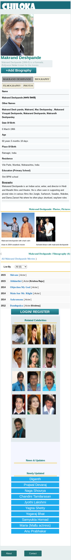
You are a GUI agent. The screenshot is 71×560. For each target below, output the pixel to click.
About (9, 553)
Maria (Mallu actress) (35, 525)
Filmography (12, 85)
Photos (28, 85)
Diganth (35, 479)
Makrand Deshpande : (17, 79)
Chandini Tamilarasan (35, 496)
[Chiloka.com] (18, 6)
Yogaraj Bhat (35, 514)
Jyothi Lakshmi (35, 502)
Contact (33, 553)
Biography (42, 79)
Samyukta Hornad (35, 519)
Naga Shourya (35, 490)
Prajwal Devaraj (35, 485)
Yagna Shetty (35, 508)
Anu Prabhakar (35, 531)
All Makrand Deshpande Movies (18, 258)
